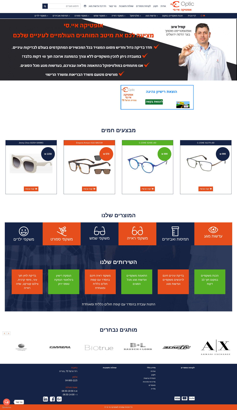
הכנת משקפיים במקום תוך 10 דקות (210, 279)
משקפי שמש (100, 16)
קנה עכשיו (204, 189)
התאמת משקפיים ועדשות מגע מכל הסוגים (136, 279)
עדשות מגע (152, 16)
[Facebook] (52, 399)
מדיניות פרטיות (149, 382)
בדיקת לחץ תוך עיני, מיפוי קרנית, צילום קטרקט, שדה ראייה (27, 281)
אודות (163, 6)
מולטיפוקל (135, 16)
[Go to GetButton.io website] (6, 407)
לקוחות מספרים (143, 6)
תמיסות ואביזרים (61, 16)
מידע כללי (151, 368)
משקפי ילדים (41, 16)
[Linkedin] (45, 399)
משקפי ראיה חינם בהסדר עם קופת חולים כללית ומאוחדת (100, 281)
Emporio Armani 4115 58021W (89, 143)
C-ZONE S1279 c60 (206, 143)
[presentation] (8, 333)
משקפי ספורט (81, 16)
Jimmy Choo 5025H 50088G (31, 143)
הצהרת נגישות (150, 378)
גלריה (153, 389)
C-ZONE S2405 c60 (147, 143)
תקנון (155, 6)
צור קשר (112, 6)
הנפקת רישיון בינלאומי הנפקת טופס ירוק (63, 279)
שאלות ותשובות (126, 6)
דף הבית (192, 16)
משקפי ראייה (118, 16)
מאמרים (152, 385)
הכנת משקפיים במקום (172, 16)
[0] (204, 16)
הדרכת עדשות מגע (97, 6)
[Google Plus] (59, 399)
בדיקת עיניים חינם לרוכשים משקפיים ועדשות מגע (173, 279)
